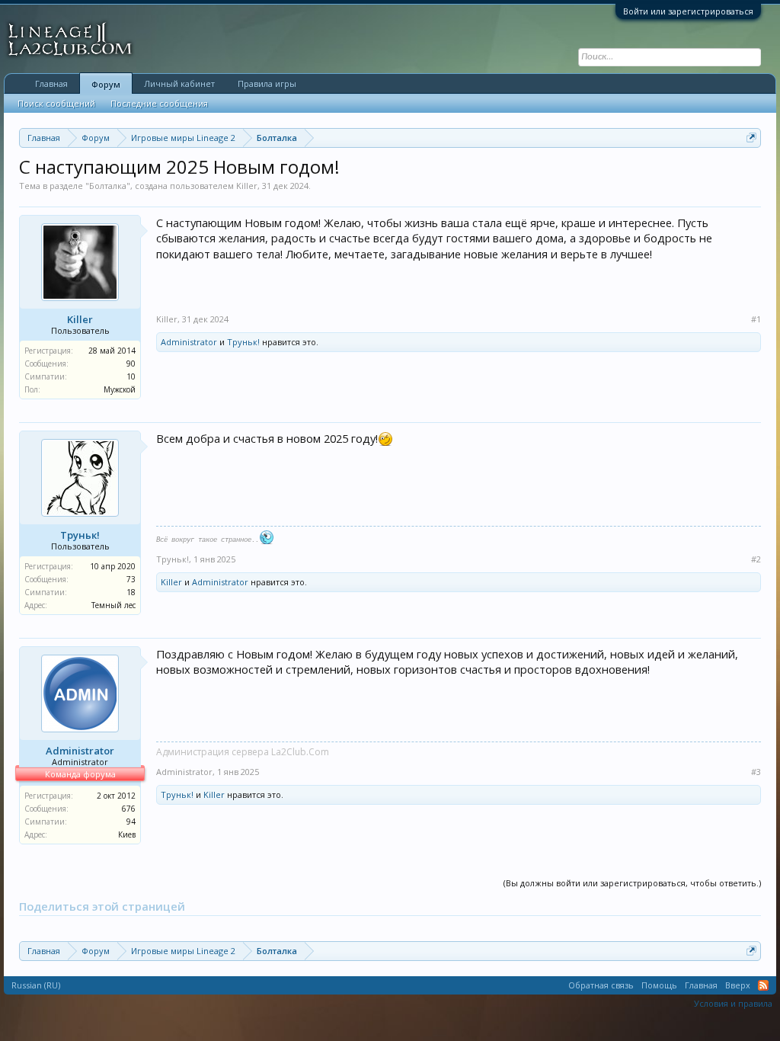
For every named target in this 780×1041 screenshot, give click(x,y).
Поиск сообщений (56, 103)
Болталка (107, 185)
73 (131, 579)
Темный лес (113, 605)
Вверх (737, 985)
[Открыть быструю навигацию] (751, 138)
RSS (763, 985)
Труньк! (243, 342)
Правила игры (267, 83)
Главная (51, 83)
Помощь (659, 985)
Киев (127, 834)
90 (131, 363)
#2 (756, 559)
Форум (105, 84)
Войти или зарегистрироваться (688, 11)
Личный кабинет (179, 83)
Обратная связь (601, 985)
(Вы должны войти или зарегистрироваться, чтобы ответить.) (632, 883)
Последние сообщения (159, 103)
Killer (246, 185)
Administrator (189, 342)
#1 (756, 319)
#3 (756, 772)
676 (129, 808)
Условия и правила (733, 1003)
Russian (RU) (35, 985)
